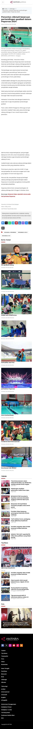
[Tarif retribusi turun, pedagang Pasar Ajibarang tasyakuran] (5, 521)
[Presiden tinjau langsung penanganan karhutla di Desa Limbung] (5, 513)
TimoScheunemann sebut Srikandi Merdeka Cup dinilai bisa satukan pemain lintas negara (21, 482)
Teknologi (4, 686)
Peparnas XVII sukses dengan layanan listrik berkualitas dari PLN (15, 361)
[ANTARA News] (18, 2)
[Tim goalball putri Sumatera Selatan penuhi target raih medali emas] (16, 304)
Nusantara (4, 664)
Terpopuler (4, 656)
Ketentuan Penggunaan (8, 704)
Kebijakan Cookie (6, 709)
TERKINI (4, 476)
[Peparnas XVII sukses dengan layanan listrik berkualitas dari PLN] (16, 351)
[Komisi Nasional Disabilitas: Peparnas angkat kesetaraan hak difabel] (16, 457)
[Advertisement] (16, 133)
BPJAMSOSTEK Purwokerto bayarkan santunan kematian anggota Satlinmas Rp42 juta (20, 498)
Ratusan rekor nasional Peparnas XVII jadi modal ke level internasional (14, 440)
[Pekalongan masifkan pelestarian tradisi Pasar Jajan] (5, 491)
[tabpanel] (16, 618)
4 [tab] (19, 629)
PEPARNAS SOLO (22, 232)
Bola (2, 676)
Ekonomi (3, 674)
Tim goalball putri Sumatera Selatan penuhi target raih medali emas (15, 314)
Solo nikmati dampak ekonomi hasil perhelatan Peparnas (12, 388)
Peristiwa (4, 671)
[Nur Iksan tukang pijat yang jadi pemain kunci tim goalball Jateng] (16, 254)
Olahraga (12, 8)
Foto (2, 604)
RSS (2, 718)
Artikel (3, 689)
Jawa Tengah (5, 668)
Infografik (4, 700)
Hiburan (3, 682)
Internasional (5, 692)
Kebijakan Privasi (6, 707)
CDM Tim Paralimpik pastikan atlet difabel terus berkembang (14, 414)
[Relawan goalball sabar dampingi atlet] (13, 328)
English (3, 697)
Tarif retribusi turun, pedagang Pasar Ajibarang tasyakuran (13, 567)
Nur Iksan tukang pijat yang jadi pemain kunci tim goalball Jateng (16, 264)
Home (6, 8)
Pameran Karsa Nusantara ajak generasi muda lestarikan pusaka (16, 624)
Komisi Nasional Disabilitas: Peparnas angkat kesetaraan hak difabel (15, 467)
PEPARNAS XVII (6, 235)
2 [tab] (14, 629)
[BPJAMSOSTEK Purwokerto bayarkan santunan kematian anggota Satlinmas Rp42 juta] (5, 498)
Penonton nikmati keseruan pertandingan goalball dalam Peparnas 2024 (14, 11)
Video (3, 661)
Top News (4, 543)
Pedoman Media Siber (8, 715)
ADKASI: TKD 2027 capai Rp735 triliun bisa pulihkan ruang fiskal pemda (20, 535)
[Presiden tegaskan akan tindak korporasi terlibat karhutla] (5, 529)
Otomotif (4, 694)
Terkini (3, 650)
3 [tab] (16, 629)
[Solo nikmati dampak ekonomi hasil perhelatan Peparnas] (16, 378)
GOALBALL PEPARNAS (10, 232)
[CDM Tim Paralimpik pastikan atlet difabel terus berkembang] (16, 404)
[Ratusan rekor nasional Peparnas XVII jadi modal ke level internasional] (16, 430)
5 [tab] (21, 629)
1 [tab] (11, 629)
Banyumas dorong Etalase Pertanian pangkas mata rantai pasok (20, 505)
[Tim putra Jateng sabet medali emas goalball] (16, 280)
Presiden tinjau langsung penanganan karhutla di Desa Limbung (20, 513)
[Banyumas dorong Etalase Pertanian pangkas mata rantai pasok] (5, 506)
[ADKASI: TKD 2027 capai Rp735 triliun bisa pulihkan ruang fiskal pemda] (5, 536)
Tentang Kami (5, 712)
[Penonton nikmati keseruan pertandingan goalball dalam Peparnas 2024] (16, 557)
